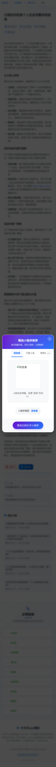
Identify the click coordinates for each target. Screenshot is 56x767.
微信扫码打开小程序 (28, 425)
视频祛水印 (45, 353)
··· (49, 353)
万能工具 (30, 353)
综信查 (17, 353)
